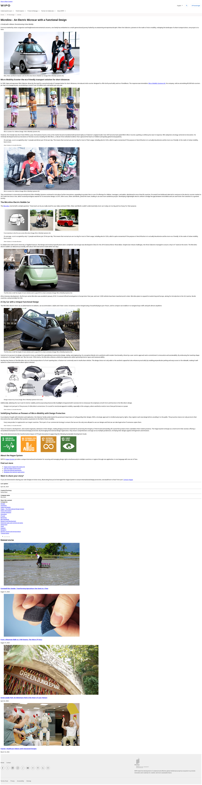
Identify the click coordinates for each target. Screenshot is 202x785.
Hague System (10, 459)
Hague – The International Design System (12, 509)
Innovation (4, 514)
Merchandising (5, 519)
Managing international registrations (14, 472)
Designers (3, 530)
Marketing (4, 518)
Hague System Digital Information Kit (14, 467)
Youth (2, 526)
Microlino (6, 206)
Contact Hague (128, 480)
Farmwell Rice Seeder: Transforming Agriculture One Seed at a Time (24, 588)
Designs (3, 504)
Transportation (5, 533)
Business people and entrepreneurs (11, 531)
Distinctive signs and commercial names (12, 523)
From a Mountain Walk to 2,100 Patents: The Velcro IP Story (21, 639)
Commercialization (6, 512)
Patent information (6, 511)
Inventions (4, 505)
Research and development (8, 521)
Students (3, 528)
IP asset (3, 516)
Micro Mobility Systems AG (156, 83)
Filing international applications (12, 470)
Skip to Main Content (6, 1)
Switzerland (4, 524)
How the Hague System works (12, 468)
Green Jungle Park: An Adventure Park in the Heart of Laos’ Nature (24, 698)
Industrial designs (6, 507)
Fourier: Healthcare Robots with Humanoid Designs (19, 749)
